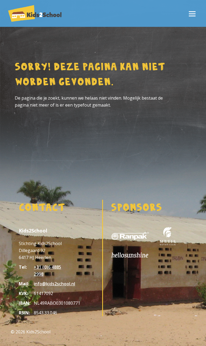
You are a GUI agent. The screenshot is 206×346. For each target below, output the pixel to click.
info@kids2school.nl (54, 284)
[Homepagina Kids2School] (35, 13)
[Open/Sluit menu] (192, 13)
